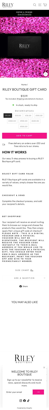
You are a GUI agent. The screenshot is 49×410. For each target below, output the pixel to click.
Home (24, 84)
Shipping (20, 99)
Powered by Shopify (24, 408)
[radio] (8, 115)
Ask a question (24, 278)
